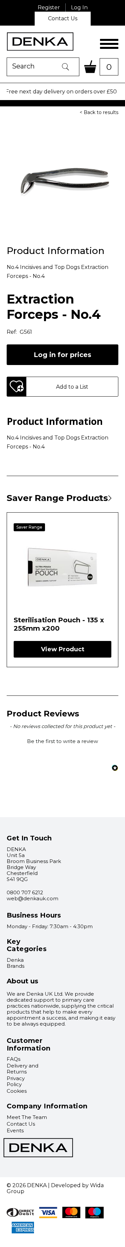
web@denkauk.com (32, 898)
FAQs (13, 1059)
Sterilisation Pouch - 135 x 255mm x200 (59, 624)
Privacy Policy (16, 1081)
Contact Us (62, 18)
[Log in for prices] (62, 347)
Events (15, 1130)
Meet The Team (27, 1117)
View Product (62, 649)
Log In (79, 7)
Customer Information (28, 1044)
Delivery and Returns (22, 1068)
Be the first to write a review (62, 741)
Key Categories (27, 945)
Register (49, 7)
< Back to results (99, 112)
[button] (62, 740)
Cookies (17, 1091)
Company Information (47, 1106)
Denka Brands (15, 963)
